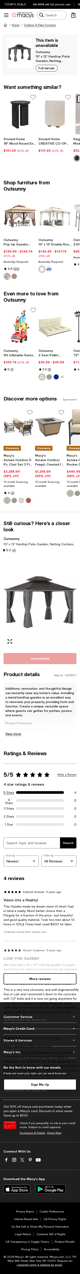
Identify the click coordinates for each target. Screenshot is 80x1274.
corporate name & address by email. (39, 1264)
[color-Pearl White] (21, 500)
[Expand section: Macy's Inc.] (40, 1052)
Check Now (54, 1133)
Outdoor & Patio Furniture (40, 25)
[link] (20, 145)
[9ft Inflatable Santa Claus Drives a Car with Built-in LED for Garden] (20, 327)
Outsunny (43, 52)
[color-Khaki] (7, 276)
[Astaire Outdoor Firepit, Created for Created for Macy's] (50, 427)
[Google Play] (51, 1189)
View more (13, 734)
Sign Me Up (40, 1084)
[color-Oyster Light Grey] (14, 500)
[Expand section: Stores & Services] (40, 1040)
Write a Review (67, 774)
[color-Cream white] (42, 269)
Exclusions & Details (32, 1133)
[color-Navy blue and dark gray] (56, 377)
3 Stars (9, 808)
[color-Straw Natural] (7, 500)
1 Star (9, 824)
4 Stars (9, 800)
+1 (62, 376)
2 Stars (9, 816)
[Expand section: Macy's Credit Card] (40, 1028)
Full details (46, 68)
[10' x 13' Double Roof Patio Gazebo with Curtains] (55, 215)
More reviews (40, 979)
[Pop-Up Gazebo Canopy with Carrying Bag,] (20, 215)
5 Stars (9, 792)
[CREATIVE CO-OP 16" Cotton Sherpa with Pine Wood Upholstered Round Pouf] (55, 114)
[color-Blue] (49, 269)
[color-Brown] (14, 276)
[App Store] (17, 1189)
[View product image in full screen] (9, 641)
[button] (40, 602)
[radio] (7, 276)
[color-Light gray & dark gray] (49, 377)
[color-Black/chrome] (77, 158)
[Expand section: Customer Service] (40, 1017)
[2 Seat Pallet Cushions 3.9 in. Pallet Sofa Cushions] (55, 327)
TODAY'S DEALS (15, 4)
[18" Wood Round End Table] (20, 114)
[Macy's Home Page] (23, 15)
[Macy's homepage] (5, 25)
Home (15, 25)
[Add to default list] (33, 97)
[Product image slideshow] (40, 602)
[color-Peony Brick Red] (28, 500)
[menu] (6, 15)
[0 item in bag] (73, 15)
